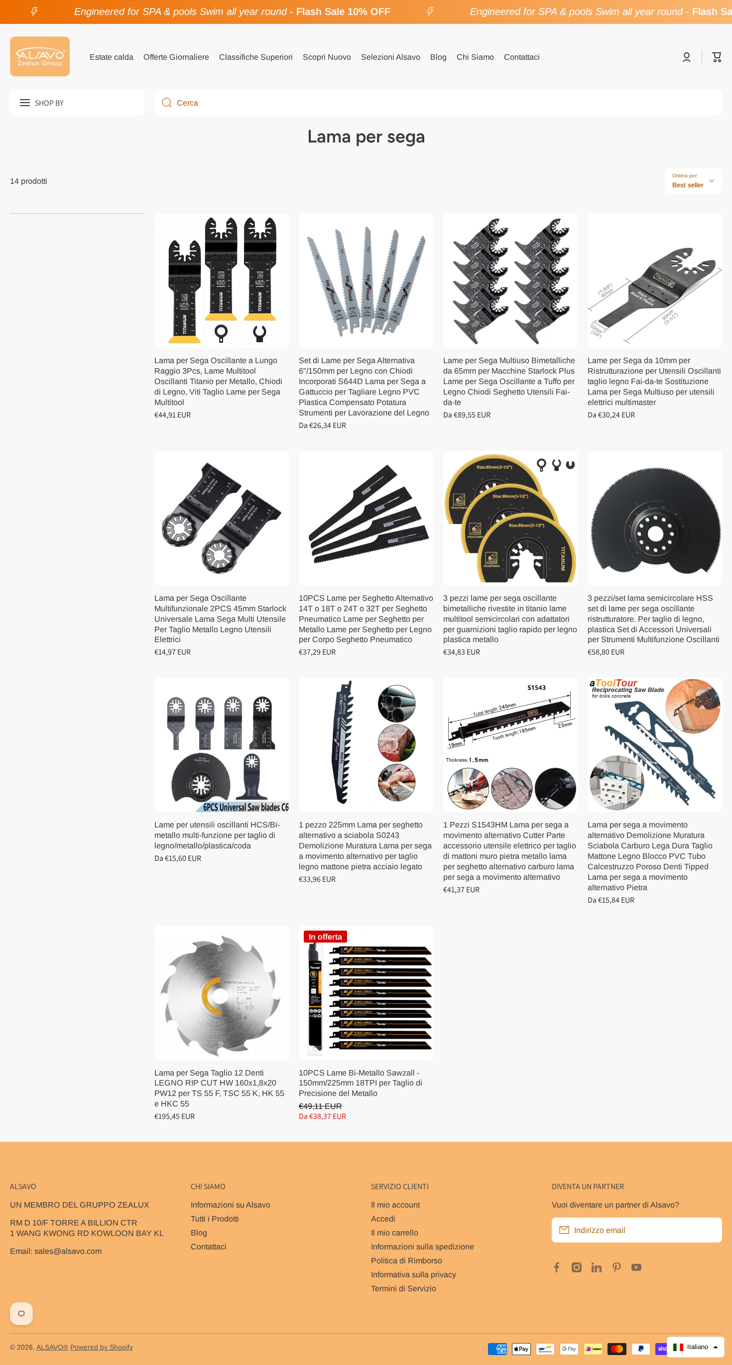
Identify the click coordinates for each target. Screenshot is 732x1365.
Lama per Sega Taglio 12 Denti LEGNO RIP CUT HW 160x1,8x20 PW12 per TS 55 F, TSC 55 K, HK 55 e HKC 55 (219, 1088)
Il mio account (395, 1204)
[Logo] (40, 57)
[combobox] (438, 102)
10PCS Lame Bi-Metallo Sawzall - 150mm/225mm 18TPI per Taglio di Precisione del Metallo (360, 1083)
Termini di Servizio (403, 1288)
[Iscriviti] (709, 1230)
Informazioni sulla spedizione (422, 1246)
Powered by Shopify (101, 1347)
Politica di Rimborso (406, 1260)
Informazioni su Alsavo (230, 1204)
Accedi (383, 1218)
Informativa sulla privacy (413, 1274)
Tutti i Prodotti (215, 1218)
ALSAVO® (52, 1347)
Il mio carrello (394, 1232)
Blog (199, 1232)
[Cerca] (163, 102)
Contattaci (209, 1246)
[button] (717, 57)
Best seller (688, 185)
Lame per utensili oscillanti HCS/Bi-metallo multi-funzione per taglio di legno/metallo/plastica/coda (217, 835)
